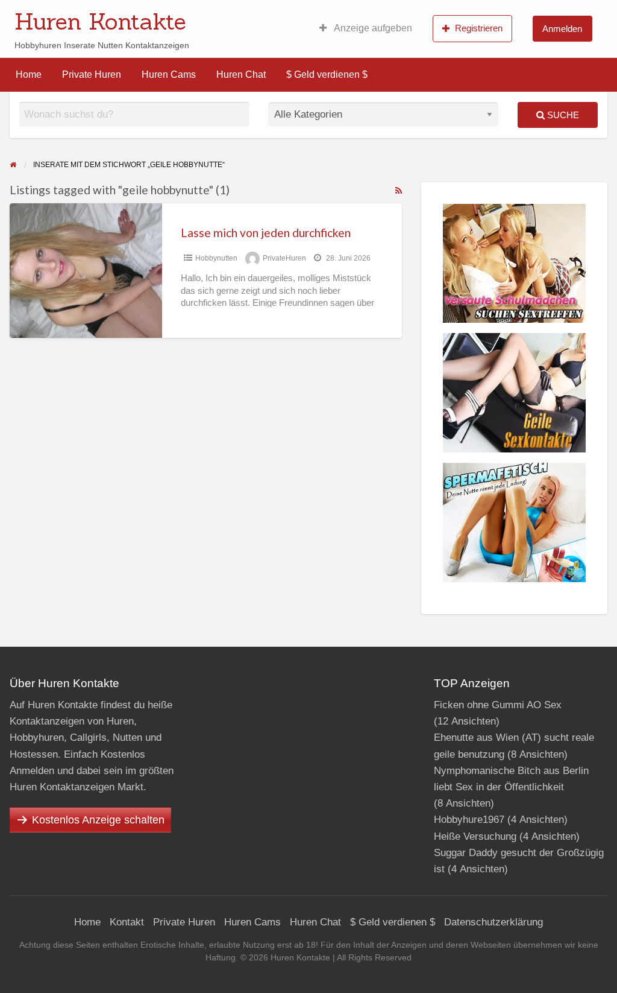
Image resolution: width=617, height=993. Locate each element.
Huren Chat (241, 74)
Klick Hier (395, 17)
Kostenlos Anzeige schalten (98, 820)
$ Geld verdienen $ (327, 74)
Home (29, 74)
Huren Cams (169, 74)
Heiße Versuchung (475, 836)
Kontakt (127, 922)
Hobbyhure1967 (469, 819)
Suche (562, 115)
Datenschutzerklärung (493, 922)
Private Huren (91, 74)
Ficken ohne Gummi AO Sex (498, 705)
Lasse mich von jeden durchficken (266, 233)
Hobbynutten (216, 258)
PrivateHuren (284, 258)
